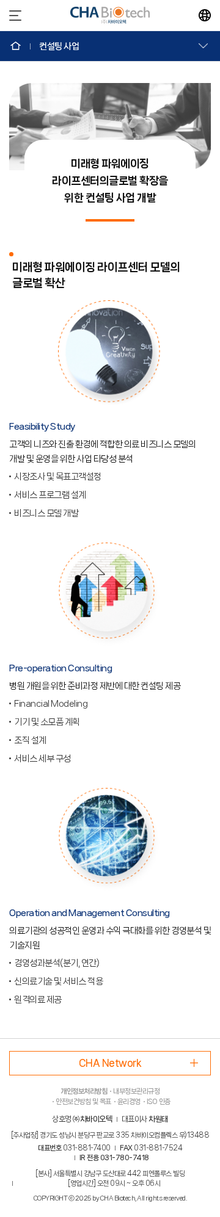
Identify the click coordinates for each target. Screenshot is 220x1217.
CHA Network (110, 1063)
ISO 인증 (158, 1101)
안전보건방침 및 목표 (83, 1101)
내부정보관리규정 (136, 1091)
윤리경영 (129, 1101)
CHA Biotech (110, 15)
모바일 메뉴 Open (15, 15)
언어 (204, 15)
